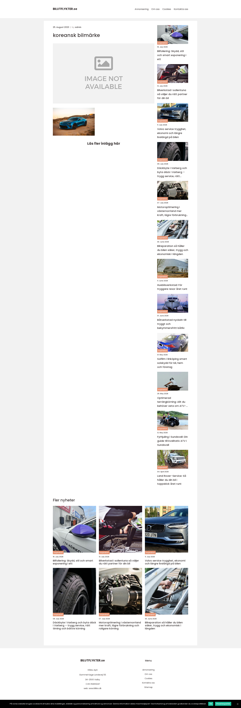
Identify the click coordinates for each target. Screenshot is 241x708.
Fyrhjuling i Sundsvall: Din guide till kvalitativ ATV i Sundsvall (172, 441)
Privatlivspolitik (223, 704)
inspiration (162, 43)
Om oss (155, 9)
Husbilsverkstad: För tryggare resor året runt (172, 287)
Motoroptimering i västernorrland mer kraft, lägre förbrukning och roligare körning (171, 211)
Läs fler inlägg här (103, 143)
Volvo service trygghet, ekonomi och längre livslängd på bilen (171, 133)
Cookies (166, 9)
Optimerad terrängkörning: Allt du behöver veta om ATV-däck (171, 402)
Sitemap (148, 687)
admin (78, 27)
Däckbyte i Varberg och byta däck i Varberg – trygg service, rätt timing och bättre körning (172, 172)
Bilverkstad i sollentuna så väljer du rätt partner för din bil (172, 94)
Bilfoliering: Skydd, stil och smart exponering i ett (171, 55)
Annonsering (142, 9)
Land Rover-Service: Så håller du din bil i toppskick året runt (171, 480)
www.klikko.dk (95, 688)
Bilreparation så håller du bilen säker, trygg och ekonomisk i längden (172, 250)
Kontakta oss (181, 9)
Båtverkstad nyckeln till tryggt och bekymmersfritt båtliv (171, 324)
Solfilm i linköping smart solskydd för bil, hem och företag (172, 363)
